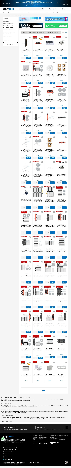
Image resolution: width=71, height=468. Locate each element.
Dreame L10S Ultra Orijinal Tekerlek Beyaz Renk (61, 50)
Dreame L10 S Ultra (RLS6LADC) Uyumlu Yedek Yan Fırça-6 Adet (26, 150)
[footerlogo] (8, 436)
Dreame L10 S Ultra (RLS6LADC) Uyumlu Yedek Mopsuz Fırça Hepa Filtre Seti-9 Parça (26, 325)
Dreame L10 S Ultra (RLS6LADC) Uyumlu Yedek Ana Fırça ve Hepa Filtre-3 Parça (37, 225)
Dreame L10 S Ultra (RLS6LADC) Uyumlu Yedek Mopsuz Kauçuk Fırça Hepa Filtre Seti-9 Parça (37, 325)
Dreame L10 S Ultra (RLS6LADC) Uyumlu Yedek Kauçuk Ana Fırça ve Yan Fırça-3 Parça (37, 125)
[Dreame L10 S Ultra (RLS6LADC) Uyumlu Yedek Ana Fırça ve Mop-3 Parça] (26, 117)
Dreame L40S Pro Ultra (7, 36)
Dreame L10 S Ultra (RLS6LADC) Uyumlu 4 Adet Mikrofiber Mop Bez (61, 100)
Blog (57, 12)
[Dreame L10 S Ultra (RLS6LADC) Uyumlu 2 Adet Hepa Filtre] (49, 341)
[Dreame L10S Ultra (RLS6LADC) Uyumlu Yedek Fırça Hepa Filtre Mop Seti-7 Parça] (38, 67)
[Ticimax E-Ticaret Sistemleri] (35, 467)
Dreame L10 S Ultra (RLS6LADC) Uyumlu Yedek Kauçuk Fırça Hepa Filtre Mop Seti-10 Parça (38, 300)
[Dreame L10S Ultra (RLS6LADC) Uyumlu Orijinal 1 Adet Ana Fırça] (38, 42)
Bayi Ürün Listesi (65, 4)
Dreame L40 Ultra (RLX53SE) (8, 25)
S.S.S (3, 3)
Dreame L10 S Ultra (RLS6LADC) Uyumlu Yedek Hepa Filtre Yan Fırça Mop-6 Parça (26, 275)
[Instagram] (6, 457)
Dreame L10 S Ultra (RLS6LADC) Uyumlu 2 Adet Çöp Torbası (49, 150)
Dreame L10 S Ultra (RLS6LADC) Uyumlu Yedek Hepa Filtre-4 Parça (61, 250)
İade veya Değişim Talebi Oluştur (54, 443)
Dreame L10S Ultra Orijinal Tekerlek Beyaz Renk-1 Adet (61, 175)
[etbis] (66, 462)
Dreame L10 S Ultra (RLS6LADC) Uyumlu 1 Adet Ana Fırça (61, 150)
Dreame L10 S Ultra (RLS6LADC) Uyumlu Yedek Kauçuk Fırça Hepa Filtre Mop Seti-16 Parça (62, 275)
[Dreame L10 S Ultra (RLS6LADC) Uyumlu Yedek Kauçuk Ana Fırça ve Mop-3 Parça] (38, 92)
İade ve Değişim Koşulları (43, 437)
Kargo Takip (4, 4)
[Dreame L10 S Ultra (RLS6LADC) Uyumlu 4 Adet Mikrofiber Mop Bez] (61, 92)
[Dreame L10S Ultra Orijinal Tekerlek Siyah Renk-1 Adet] (26, 192)
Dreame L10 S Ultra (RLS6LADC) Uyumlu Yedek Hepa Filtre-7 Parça (49, 250)
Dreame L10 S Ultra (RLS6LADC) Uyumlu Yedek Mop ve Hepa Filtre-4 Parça (26, 225)
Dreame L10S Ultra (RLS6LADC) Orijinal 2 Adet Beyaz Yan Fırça (26, 75)
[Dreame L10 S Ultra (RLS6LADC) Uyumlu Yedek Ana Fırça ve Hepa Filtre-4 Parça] (61, 217)
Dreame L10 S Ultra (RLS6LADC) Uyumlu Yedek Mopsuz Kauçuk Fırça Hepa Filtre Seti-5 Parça (61, 325)
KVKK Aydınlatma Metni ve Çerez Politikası (44, 442)
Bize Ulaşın (34, 443)
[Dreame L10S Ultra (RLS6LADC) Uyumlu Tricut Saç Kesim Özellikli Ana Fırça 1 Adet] (26, 42)
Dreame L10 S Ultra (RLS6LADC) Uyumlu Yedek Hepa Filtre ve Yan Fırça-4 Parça (37, 275)
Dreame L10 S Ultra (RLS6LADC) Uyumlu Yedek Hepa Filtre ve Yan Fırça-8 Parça (37, 250)
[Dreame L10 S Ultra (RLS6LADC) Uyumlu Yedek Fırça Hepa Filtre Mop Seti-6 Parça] (49, 292)
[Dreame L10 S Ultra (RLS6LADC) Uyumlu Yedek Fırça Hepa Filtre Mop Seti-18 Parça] (49, 267)
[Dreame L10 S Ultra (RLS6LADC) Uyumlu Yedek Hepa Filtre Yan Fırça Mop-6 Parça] (26, 267)
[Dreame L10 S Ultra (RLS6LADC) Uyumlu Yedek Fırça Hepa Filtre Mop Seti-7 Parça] (26, 341)
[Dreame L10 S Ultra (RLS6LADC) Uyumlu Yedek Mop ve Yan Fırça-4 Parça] (38, 142)
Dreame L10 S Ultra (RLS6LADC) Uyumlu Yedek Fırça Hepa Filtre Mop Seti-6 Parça (50, 300)
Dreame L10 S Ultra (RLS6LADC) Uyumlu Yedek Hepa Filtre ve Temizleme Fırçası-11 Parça (37, 200)
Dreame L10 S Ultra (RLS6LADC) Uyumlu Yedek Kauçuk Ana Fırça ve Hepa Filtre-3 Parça (49, 225)
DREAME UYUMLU (6, 21)
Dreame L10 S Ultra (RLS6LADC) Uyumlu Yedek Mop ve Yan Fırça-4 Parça (37, 150)
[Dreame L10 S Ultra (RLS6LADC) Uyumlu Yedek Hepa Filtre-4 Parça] (61, 242)
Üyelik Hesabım (52, 437)
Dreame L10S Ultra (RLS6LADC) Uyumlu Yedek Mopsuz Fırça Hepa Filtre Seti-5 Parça (26, 100)
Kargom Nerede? (53, 439)
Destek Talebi (8, 3)
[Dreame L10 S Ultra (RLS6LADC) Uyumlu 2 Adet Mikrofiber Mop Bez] (38, 167)
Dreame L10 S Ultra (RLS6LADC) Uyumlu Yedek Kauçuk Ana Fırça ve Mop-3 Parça (38, 100)
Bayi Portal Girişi (62, 439)
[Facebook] (4, 457)
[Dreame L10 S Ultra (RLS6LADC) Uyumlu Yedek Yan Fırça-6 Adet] (26, 142)
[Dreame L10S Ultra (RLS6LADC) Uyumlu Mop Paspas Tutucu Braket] (49, 67)
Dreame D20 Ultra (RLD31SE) (8, 27)
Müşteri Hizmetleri (38, 12)
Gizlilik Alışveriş (41, 439)
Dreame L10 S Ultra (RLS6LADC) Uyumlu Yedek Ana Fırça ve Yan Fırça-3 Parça (49, 125)
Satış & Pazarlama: (10, 447)
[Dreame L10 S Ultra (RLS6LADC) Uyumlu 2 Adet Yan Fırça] (49, 167)
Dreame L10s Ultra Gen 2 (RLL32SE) (9, 31)
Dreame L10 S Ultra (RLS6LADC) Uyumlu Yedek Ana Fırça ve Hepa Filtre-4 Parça (61, 225)
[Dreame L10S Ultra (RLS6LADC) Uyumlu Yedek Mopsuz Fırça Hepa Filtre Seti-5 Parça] (26, 92)
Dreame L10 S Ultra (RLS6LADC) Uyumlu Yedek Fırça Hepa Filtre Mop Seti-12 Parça (26, 300)
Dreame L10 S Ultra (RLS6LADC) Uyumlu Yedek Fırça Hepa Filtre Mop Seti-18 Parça (50, 275)
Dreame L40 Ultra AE (7, 34)
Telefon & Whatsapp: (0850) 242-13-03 (10, 444)
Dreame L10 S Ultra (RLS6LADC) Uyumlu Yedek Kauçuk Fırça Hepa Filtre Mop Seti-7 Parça (38, 350)
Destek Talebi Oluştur (53, 438)
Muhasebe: (9, 451)
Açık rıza (42, 429)
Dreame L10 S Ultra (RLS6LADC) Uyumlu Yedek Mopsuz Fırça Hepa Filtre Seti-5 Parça (49, 325)
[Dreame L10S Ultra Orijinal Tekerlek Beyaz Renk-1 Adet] (61, 167)
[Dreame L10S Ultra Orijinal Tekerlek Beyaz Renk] (61, 42)
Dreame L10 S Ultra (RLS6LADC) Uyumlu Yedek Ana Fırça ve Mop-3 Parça (26, 125)
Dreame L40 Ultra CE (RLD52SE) (8, 29)
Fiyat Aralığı (6, 39)
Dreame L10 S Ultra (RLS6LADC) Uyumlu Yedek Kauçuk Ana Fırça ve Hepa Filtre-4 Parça (26, 250)
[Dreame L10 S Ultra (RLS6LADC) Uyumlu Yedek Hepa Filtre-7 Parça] (49, 242)
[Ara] (42, 9)
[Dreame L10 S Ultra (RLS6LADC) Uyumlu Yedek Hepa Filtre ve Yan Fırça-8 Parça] (38, 242)
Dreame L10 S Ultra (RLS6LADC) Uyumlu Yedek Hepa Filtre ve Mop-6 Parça (61, 200)
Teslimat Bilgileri (41, 438)
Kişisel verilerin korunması (48, 429)
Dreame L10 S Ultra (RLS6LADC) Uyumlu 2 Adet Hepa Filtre (49, 349)
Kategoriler (6, 18)
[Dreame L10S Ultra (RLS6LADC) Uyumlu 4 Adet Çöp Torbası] (61, 67)
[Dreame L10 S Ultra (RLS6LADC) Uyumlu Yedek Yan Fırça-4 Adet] (26, 167)
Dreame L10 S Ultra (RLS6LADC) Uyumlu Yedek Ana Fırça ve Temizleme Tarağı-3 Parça (49, 100)
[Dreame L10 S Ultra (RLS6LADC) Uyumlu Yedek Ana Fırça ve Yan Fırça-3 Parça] (49, 117)
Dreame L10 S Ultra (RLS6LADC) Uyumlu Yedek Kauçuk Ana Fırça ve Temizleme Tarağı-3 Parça (61, 350)
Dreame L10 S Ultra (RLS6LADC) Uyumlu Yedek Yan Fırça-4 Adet (26, 175)
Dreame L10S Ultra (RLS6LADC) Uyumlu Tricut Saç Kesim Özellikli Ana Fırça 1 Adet (26, 50)
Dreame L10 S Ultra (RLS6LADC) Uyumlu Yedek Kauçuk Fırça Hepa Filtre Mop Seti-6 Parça (62, 300)
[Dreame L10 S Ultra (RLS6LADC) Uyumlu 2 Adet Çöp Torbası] (49, 142)
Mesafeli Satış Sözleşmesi (43, 443)
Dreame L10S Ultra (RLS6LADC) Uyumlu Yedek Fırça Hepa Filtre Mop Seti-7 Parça (38, 75)
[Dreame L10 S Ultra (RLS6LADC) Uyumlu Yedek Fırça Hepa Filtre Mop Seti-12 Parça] (26, 292)
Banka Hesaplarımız (35, 441)
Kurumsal (23, 12)
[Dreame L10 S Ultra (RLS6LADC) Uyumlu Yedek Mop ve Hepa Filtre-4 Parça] (26, 217)
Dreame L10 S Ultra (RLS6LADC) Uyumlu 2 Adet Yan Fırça (49, 175)
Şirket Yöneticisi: (10, 453)
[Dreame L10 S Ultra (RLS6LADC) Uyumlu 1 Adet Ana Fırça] (61, 142)
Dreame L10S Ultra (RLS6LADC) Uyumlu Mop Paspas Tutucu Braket (49, 75)
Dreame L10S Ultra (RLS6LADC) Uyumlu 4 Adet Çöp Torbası (61, 75)
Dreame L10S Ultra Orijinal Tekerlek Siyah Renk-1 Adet (26, 200)
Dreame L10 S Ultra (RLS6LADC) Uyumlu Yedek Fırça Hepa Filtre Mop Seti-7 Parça (26, 350)
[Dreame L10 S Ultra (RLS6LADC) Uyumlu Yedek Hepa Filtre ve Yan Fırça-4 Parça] (38, 267)
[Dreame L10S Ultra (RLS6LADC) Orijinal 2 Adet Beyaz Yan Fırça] (26, 67)
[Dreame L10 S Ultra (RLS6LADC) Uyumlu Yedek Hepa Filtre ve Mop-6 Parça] (61, 192)
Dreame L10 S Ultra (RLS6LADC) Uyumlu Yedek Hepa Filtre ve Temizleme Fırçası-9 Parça (49, 200)
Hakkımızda (35, 437)
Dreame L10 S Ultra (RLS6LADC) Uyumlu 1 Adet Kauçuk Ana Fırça (61, 125)
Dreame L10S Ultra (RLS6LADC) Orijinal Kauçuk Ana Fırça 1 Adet (50, 50)
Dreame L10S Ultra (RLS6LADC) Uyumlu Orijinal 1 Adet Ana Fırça (38, 50)
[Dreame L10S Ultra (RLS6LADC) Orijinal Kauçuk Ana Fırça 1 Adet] (49, 42)
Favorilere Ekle (30, 37)
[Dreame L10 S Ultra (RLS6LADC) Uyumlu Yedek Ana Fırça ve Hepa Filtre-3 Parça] (38, 217)
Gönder (67, 427)
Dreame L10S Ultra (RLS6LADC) (8, 23)
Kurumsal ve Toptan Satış (49, 12)
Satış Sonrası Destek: (10, 449)
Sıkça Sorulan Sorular (35, 439)
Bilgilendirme (29, 12)
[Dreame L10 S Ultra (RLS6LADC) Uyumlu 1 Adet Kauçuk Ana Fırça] (61, 117)
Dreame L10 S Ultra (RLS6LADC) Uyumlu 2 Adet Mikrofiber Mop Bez (38, 175)
